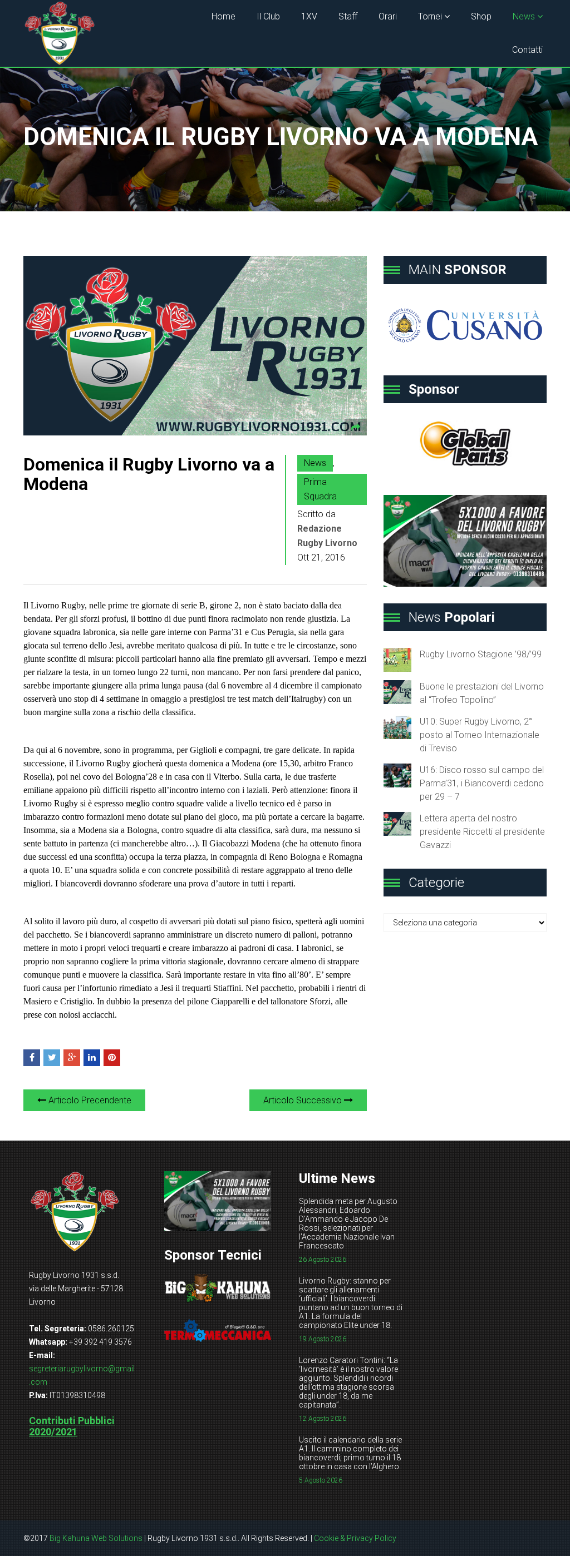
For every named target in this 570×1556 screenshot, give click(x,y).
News (524, 16)
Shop (481, 16)
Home (223, 16)
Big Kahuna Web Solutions (96, 1538)
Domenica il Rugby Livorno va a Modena (148, 474)
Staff (347, 16)
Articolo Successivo (303, 1100)
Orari (388, 16)
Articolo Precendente (88, 1100)
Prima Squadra (320, 489)
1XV (309, 16)
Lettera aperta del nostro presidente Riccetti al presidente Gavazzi (482, 831)
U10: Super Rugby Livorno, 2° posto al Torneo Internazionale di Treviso (479, 735)
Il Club (268, 16)
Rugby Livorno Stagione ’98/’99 (481, 654)
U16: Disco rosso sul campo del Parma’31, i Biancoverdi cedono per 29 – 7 (482, 783)
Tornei (430, 16)
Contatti (527, 49)
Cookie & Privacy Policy (355, 1538)
